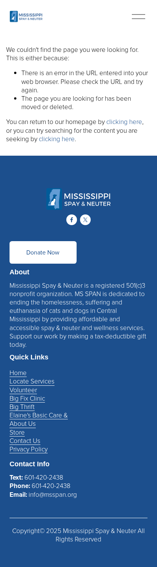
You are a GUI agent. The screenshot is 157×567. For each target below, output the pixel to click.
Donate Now (42, 252)
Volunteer (23, 390)
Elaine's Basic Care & (39, 415)
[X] (85, 219)
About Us (23, 423)
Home (18, 373)
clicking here (124, 121)
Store (17, 432)
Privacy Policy (29, 449)
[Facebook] (71, 219)
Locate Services (32, 381)
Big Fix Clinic (27, 398)
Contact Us (25, 441)
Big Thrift (22, 407)
